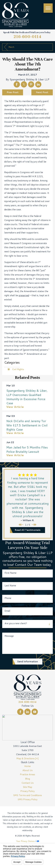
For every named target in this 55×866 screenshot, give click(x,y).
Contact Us (28, 782)
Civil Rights (18, 369)
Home (27, 766)
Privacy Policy (27, 791)
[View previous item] (21, 524)
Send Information (27, 661)
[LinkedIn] (27, 712)
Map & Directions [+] (27, 758)
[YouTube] (35, 712)
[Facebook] (20, 712)
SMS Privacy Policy (27, 799)
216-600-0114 (28, 36)
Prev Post (12, 92)
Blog (27, 778)
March (11, 47)
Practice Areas (27, 774)
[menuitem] (27, 766)
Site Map (27, 787)
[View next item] (34, 524)
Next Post (42, 92)
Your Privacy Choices (25, 841)
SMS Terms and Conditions (27, 795)
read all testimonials (27, 530)
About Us (27, 770)
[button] (48, 8)
